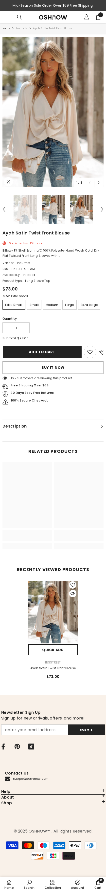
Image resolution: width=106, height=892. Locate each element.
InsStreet (23, 263)
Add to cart (42, 351)
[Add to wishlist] (72, 585)
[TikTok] (31, 746)
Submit (86, 730)
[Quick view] (72, 593)
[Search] (19, 17)
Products (22, 28)
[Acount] (86, 17)
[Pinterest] (17, 746)
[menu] (5, 17)
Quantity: (10, 319)
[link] (90, 352)
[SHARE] (100, 352)
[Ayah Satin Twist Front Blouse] (53, 612)
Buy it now (53, 367)
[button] (89, 182)
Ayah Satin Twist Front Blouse (53, 668)
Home (6, 28)
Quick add (53, 649)
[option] (53, 112)
